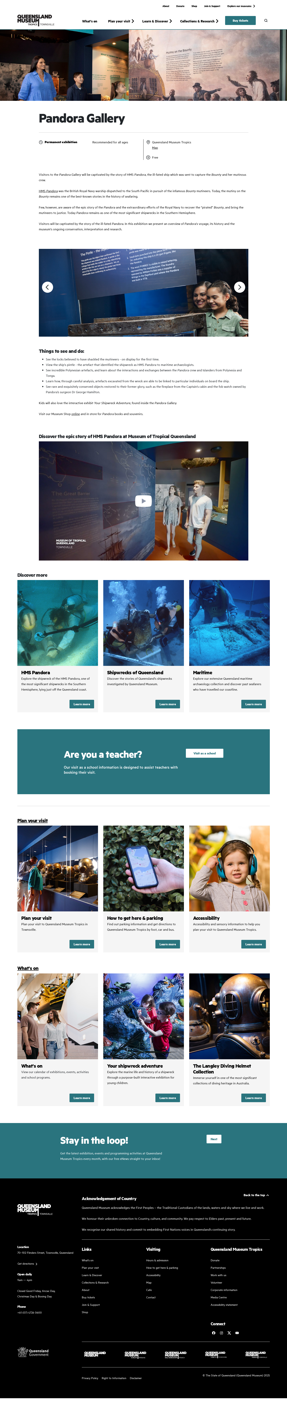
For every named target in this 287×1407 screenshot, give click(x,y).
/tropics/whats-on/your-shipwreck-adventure (143, 1039)
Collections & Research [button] (197, 21)
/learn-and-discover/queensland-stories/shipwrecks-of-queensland (143, 646)
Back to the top (254, 1195)
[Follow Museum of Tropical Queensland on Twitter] (229, 1333)
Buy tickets (240, 20)
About (165, 6)
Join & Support (212, 6)
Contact (151, 1297)
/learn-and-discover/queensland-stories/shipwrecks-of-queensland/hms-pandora (57, 646)
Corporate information (224, 1290)
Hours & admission (157, 1260)
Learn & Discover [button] (155, 21)
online (75, 414)
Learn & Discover (92, 1275)
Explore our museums (239, 6)
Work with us (218, 1275)
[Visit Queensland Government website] (33, 1352)
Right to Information (114, 1378)
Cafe (149, 1290)
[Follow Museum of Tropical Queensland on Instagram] (221, 1333)
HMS (48, 191)
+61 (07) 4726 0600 (29, 1312)
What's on (89, 21)
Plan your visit (32, 820)
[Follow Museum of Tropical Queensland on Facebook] (214, 1333)
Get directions (26, 1263)
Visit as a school (204, 753)
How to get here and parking (143, 889)
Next (214, 1139)
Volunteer (216, 1282)
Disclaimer (136, 1378)
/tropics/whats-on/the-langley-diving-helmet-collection (229, 1039)
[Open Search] (266, 20)
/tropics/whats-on (57, 1039)
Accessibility (229, 889)
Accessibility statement (224, 1304)
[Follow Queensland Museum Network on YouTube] (237, 1333)
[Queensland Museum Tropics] (35, 20)
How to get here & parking (162, 1267)
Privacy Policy (90, 1378)
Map (155, 147)
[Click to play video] (143, 501)
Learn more (82, 704)
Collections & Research (95, 1282)
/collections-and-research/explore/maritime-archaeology (229, 646)
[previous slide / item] (47, 287)
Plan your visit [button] (119, 21)
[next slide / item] (239, 287)
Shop (194, 6)
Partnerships (218, 1267)
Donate (180, 6)
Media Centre (219, 1297)
